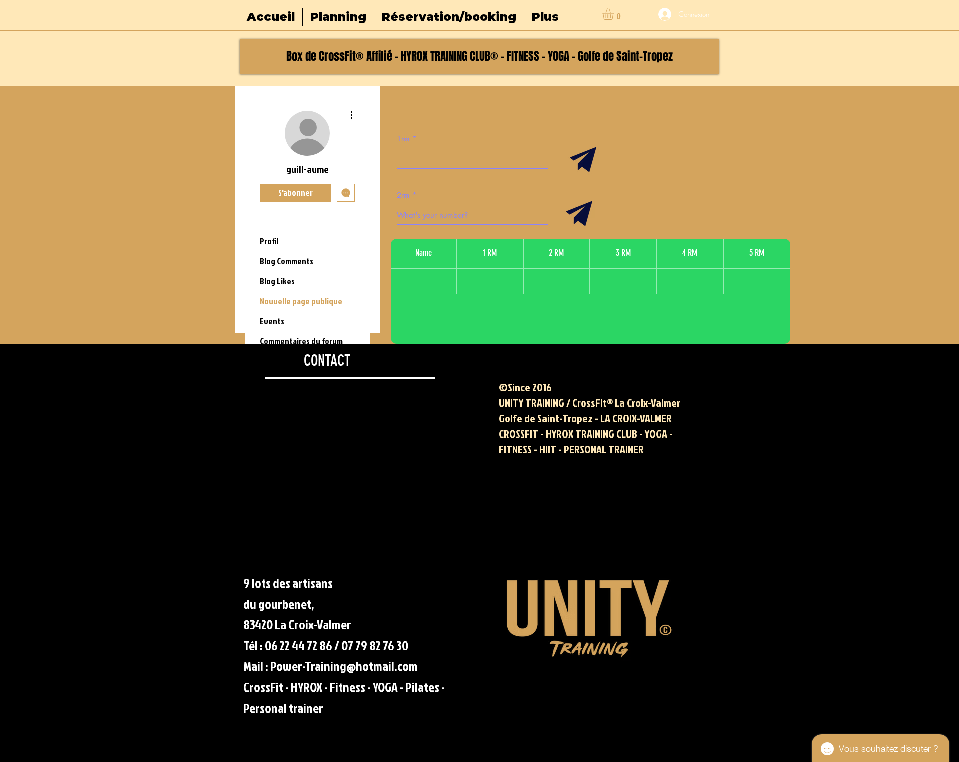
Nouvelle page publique (301, 301)
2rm (403, 195)
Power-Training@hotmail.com (344, 666)
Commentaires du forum (301, 341)
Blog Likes (277, 281)
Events (272, 321)
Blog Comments (286, 261)
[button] (614, 14)
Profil (269, 241)
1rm (403, 138)
